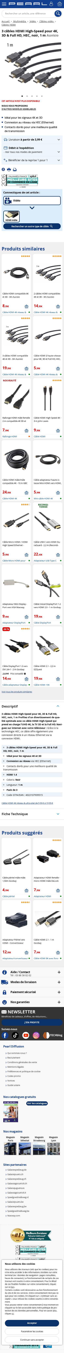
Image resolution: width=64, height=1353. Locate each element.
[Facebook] (4, 169)
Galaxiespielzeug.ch (16, 1178)
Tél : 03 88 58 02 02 (20, 975)
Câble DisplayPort (42, 622)
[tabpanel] (32, 66)
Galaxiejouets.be (15, 1201)
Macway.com (13, 1215)
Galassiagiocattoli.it (16, 1192)
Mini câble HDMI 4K (43, 498)
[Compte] (52, 4)
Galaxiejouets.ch (15, 1174)
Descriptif (10, 706)
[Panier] (60, 4)
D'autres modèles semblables (19, 109)
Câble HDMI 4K (9, 498)
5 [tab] (41, 96)
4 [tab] (37, 96)
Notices (11, 1080)
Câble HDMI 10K (42, 684)
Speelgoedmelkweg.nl (18, 1197)
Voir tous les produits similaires (17, 691)
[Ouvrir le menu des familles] (4, 4)
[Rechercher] (58, 13)
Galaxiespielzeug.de (16, 1169)
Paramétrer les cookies (32, 1331)
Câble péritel (8, 896)
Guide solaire (13, 1085)
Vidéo (32, 21)
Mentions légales (15, 1066)
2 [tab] (27, 96)
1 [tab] (22, 96)
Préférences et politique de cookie (23, 1071)
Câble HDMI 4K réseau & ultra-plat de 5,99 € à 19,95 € (27, 803)
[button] (32, 139)
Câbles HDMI (9, 24)
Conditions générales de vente (22, 1062)
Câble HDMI (39, 436)
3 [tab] (32, 96)
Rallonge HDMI (9, 436)
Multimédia (20, 21)
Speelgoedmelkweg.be (18, 1210)
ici (13, 1313)
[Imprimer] (10, 169)
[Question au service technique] (16, 169)
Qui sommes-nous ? (17, 1053)
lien (12, 1287)
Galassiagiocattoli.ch (17, 1183)
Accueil (6, 21)
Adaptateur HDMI (42, 896)
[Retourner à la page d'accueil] (28, 4)
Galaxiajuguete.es (15, 1188)
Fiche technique (15, 814)
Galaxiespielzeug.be (16, 1206)
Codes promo (14, 1076)
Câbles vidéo (46, 21)
